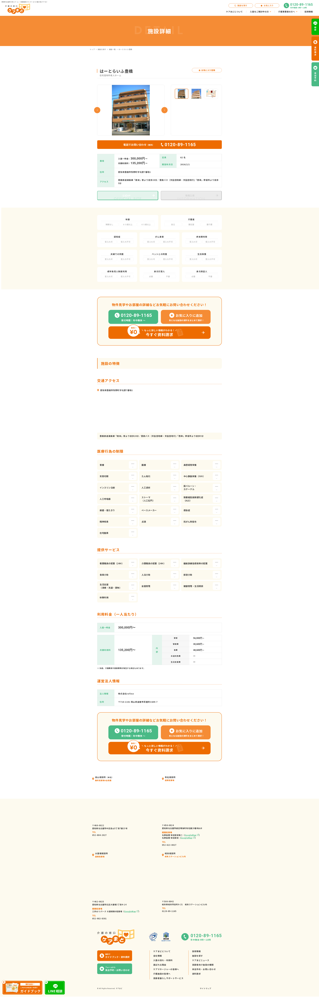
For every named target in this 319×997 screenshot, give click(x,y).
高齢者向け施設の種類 (203, 964)
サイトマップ (205, 988)
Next (164, 110)
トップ (92, 49)
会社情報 (157, 955)
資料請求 (196, 973)
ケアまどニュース (200, 960)
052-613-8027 (169, 843)
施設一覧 (112, 49)
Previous (97, 110)
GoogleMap (190, 835)
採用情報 (196, 951)
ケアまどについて (161, 951)
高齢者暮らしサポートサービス (168, 978)
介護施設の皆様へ (161, 973)
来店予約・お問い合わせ (204, 969)
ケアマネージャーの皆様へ (166, 969)
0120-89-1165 (169, 909)
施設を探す (102, 49)
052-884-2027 (99, 833)
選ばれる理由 (159, 964)
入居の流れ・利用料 (163, 960)
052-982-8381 (99, 917)
